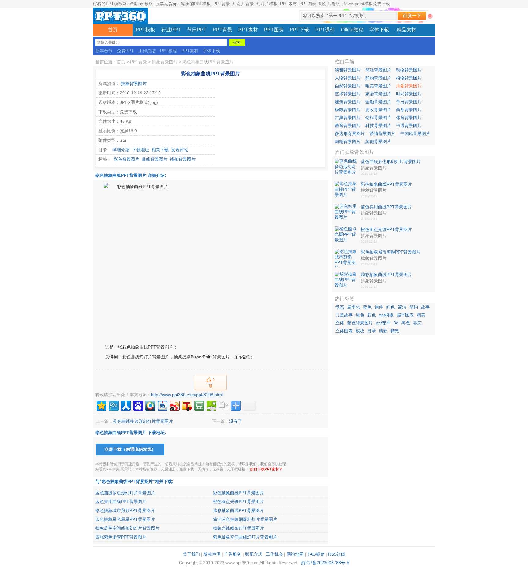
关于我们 (191, 554)
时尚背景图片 (409, 93)
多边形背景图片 (350, 133)
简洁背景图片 (378, 70)
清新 (383, 330)
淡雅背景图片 (348, 70)
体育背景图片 (409, 117)
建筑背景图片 (348, 101)
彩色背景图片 (126, 159)
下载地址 (140, 149)
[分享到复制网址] (223, 405)
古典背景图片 (348, 117)
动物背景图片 (409, 70)
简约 (413, 307)
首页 (113, 29)
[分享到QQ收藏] (150, 405)
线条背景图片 (183, 159)
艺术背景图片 (348, 93)
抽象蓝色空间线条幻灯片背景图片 (127, 528)
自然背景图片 (348, 85)
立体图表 (344, 330)
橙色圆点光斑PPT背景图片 (238, 501)
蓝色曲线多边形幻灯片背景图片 (143, 421)
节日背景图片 (409, 101)
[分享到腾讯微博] (113, 405)
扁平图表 (405, 314)
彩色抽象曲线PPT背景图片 (207, 61)
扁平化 (353, 307)
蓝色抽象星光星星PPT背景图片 (125, 519)
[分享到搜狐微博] (186, 405)
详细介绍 (121, 149)
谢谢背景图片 (348, 141)
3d (396, 322)
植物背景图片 (409, 77)
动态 (340, 307)
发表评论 (179, 149)
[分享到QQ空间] (101, 405)
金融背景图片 (378, 101)
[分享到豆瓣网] (198, 405)
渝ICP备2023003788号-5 (325, 562)
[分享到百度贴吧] (162, 405)
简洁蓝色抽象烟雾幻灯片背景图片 (245, 519)
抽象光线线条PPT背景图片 (238, 528)
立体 (340, 322)
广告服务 (232, 554)
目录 (371, 330)
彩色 (371, 314)
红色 (390, 307)
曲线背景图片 (154, 159)
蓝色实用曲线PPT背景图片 (120, 501)
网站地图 (295, 554)
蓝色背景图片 (360, 322)
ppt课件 (383, 322)
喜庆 (417, 322)
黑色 (406, 322)
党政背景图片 (378, 109)
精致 (395, 330)
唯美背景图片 (378, 85)
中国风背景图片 (415, 133)
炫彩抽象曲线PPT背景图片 (238, 510)
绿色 (360, 314)
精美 (421, 314)
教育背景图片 (348, 125)
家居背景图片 (378, 93)
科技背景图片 (378, 125)
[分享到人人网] (125, 405)
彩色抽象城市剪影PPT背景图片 (125, 510)
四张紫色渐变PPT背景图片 (120, 537)
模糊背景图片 (348, 109)
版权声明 (212, 554)
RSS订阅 (336, 554)
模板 (360, 330)
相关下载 (160, 149)
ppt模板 (386, 314)
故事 (425, 307)
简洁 (402, 307)
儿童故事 (344, 314)
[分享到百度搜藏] (137, 405)
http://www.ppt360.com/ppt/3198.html (187, 394)
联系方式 (253, 554)
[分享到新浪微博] (174, 405)
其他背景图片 (378, 141)
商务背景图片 (409, 109)
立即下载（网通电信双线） (130, 449)
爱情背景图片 (382, 133)
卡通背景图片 (409, 125)
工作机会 (274, 554)
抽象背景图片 (165, 61)
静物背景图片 (378, 77)
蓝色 (367, 307)
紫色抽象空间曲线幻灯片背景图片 (245, 537)
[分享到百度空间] (211, 405)
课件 (379, 307)
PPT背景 (138, 61)
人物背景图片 (348, 77)
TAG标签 (315, 554)
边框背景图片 (378, 117)
